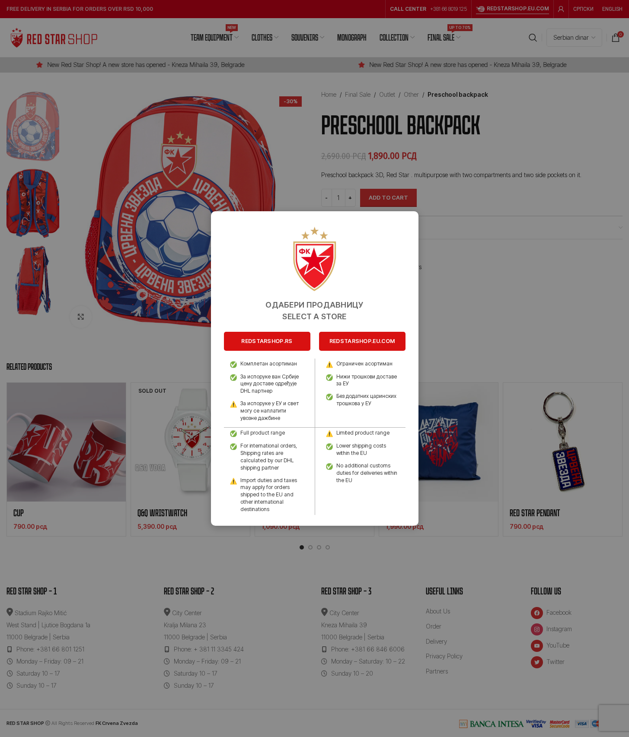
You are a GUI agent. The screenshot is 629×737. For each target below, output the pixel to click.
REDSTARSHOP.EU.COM (362, 341)
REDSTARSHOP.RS (266, 341)
